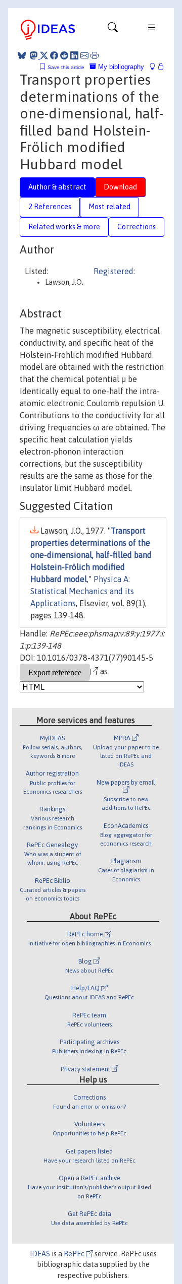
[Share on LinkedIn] (74, 55)
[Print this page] (94, 55)
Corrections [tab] (136, 227)
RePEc (75, 1254)
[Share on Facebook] (54, 55)
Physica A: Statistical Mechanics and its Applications (82, 591)
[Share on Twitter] (44, 55)
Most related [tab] (109, 207)
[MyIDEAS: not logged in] (155, 67)
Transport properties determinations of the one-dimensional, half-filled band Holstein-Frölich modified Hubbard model (91, 555)
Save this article (66, 67)
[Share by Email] (84, 55)
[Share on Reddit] (64, 55)
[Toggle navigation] (113, 30)
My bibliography (120, 67)
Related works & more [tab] (64, 227)
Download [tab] (120, 187)
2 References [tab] (49, 207)
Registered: (114, 271)
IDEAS (40, 1254)
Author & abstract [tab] (57, 187)
